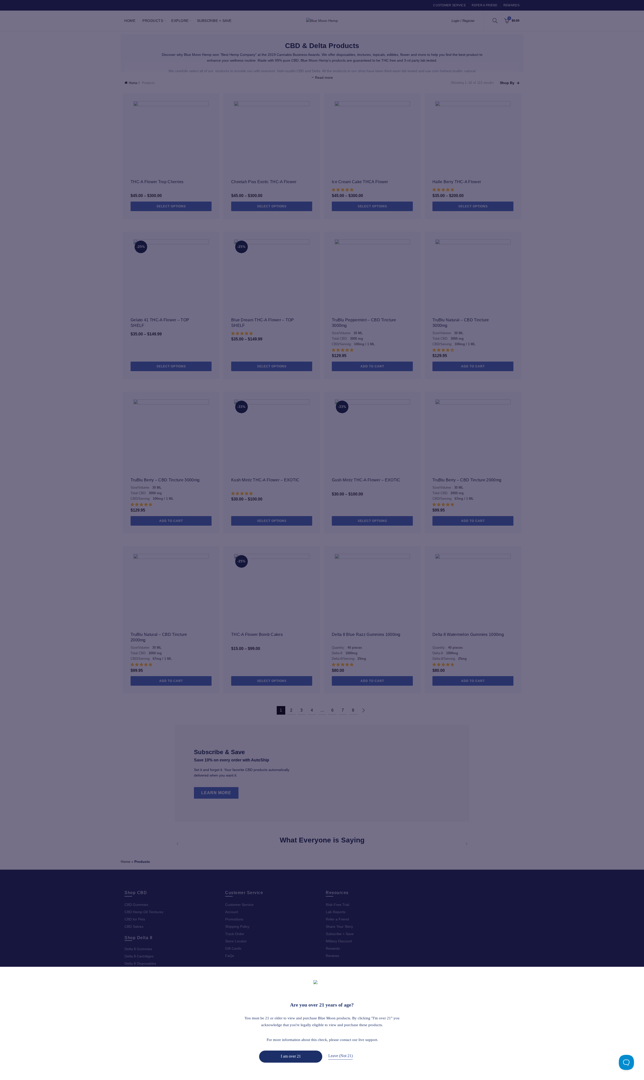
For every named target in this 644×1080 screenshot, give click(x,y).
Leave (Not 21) (340, 1056)
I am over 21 (291, 1056)
